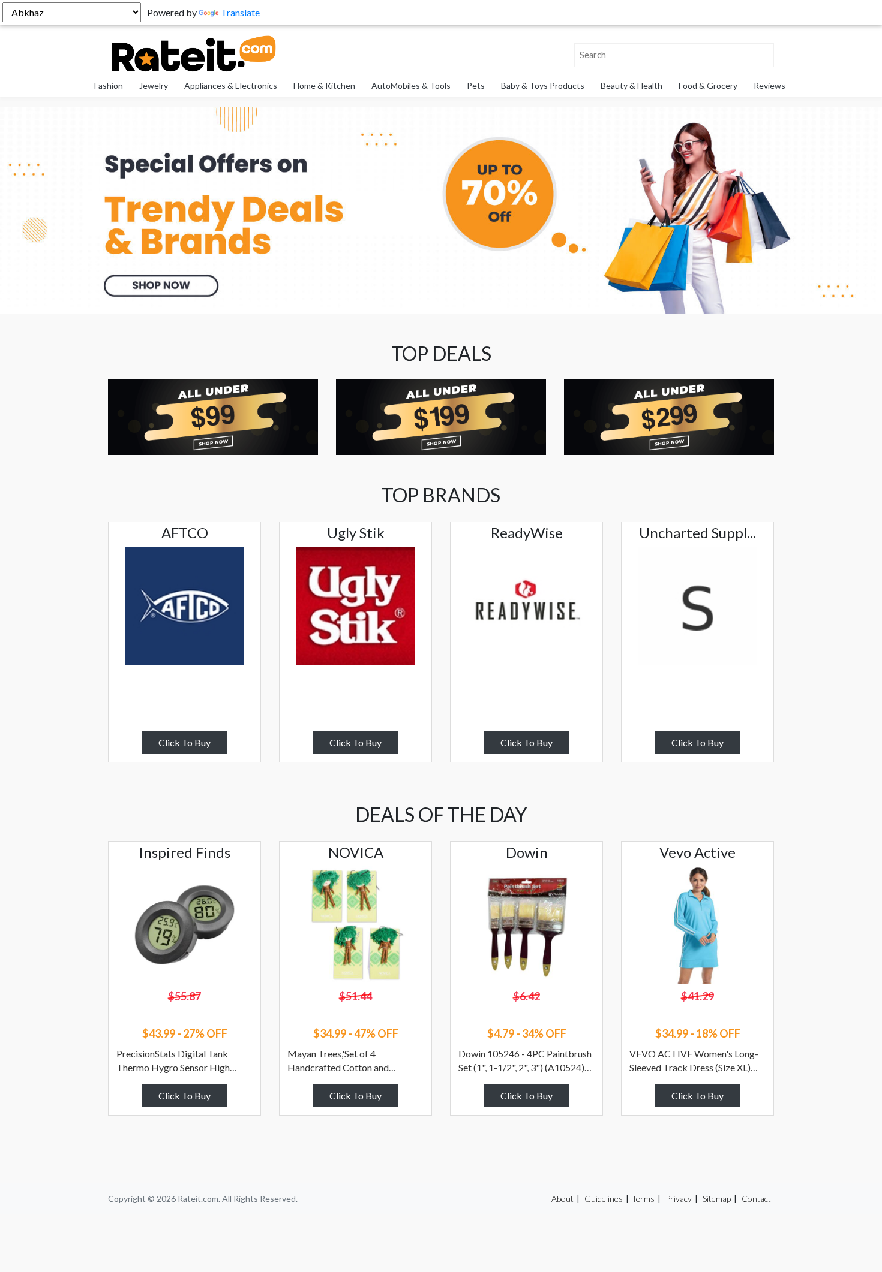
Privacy (678, 1198)
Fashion (108, 85)
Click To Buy (184, 742)
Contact (756, 1198)
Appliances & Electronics (230, 85)
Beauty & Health (631, 85)
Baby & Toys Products (542, 85)
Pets (476, 85)
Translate (240, 12)
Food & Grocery (708, 85)
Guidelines (603, 1198)
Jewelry (153, 85)
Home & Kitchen (324, 85)
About (562, 1198)
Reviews (769, 85)
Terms (643, 1198)
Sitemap (717, 1198)
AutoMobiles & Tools (411, 85)
